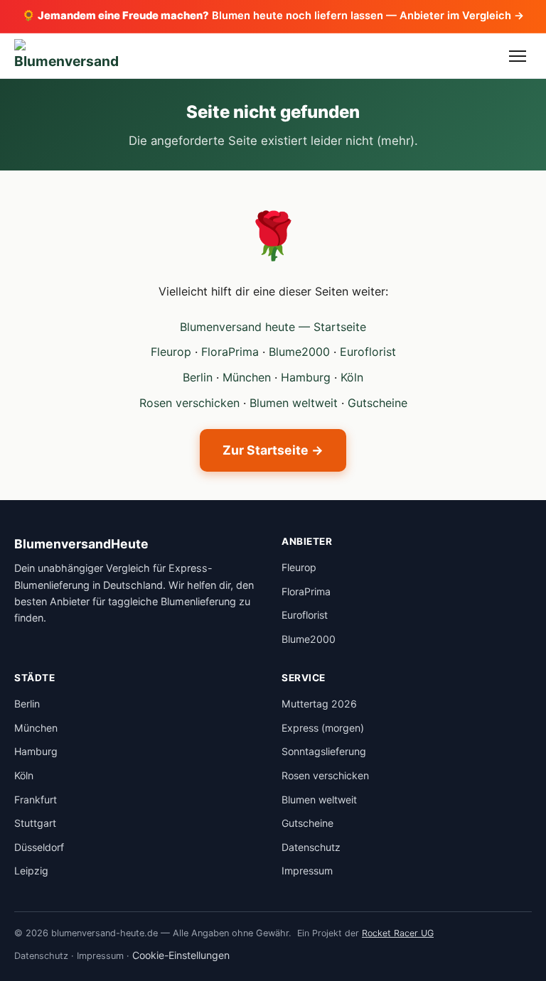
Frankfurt (35, 799)
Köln (352, 377)
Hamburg (306, 377)
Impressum (307, 871)
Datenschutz (311, 847)
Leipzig (31, 871)
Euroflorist (368, 352)
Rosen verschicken (189, 403)
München (247, 377)
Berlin (198, 377)
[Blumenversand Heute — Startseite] (66, 56)
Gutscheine (377, 403)
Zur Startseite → (273, 450)
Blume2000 (299, 352)
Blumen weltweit (294, 403)
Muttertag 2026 (319, 704)
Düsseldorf (39, 847)
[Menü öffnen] (517, 56)
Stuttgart (35, 823)
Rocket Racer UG (398, 933)
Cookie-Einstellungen (181, 955)
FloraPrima (230, 352)
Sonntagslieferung (324, 751)
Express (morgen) (323, 728)
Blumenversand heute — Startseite (273, 327)
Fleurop (171, 352)
